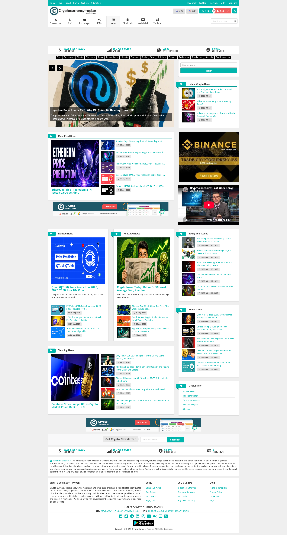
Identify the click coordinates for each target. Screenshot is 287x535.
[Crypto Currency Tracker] (73, 11)
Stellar (144, 57)
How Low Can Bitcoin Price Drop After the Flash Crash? (141, 389)
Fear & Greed (64, 3)
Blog (59, 57)
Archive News (189, 391)
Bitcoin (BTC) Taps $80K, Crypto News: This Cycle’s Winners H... (214, 316)
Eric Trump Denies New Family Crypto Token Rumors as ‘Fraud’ (214, 240)
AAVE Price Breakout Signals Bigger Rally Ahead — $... (140, 152)
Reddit (223, 3)
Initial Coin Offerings (187, 488)
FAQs (212, 500)
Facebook (192, 3)
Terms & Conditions (218, 488)
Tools (156, 23)
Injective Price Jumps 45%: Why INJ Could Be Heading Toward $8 (93, 110)
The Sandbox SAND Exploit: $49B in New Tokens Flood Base (215, 340)
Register (224, 11)
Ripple (100, 57)
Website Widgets (190, 404)
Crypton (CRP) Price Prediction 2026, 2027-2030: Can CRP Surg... (213, 364)
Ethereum (90, 57)
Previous (52, 68)
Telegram (212, 3)
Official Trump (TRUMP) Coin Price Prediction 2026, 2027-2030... (212, 328)
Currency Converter (191, 400)
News (113, 23)
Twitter (202, 3)
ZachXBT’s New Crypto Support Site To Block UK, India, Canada (214, 264)
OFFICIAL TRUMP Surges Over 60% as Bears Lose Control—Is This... (214, 352)
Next (60, 68)
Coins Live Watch (190, 396)
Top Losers (151, 496)
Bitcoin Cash (112, 57)
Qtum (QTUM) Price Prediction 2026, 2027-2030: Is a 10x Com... (74, 288)
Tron (152, 57)
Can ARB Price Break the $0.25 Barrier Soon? (214, 276)
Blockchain (69, 57)
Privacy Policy (216, 492)
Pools (76, 3)
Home (52, 3)
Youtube (233, 3)
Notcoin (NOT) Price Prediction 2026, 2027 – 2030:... (140, 186)
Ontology (162, 57)
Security (209, 57)
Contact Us (215, 496)
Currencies (55, 23)
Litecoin (124, 57)
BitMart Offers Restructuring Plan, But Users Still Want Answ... (214, 252)
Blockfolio (128, 23)
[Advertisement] (143, 36)
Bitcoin (80, 57)
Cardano (135, 57)
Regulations (197, 57)
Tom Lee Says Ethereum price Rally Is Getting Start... (139, 141)
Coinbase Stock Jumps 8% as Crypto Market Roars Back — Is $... (74, 405)
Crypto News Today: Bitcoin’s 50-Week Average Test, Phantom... (142, 288)
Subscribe (175, 439)
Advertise (96, 3)
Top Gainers (151, 492)
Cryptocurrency (223, 57)
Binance (172, 57)
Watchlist (143, 23)
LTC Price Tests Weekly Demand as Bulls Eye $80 (215, 288)
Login (208, 11)
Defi (70, 23)
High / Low (150, 500)
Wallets (85, 3)
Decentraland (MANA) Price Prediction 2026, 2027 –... (140, 175)
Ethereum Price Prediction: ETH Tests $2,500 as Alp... (71, 191)
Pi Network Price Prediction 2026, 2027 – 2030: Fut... (140, 164)
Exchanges (84, 23)
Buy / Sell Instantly (186, 500)
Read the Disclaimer (62, 460)
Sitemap (186, 409)
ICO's (99, 23)
